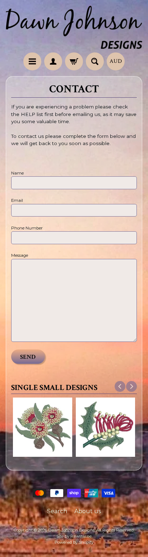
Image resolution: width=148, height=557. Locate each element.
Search (57, 511)
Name (17, 173)
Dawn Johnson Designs (71, 530)
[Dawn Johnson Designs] (74, 27)
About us (87, 511)
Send (28, 357)
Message (19, 255)
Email (17, 200)
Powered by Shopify (74, 542)
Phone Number (27, 228)
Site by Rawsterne (74, 536)
